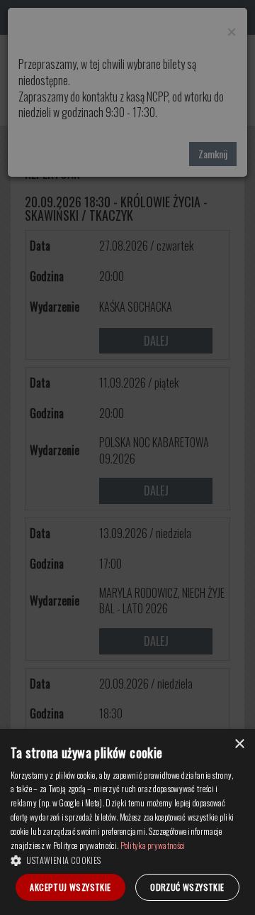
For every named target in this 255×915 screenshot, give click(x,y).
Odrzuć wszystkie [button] (187, 887)
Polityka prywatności (153, 845)
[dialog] (127, 822)
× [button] (239, 744)
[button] (127, 859)
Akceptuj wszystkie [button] (70, 887)
